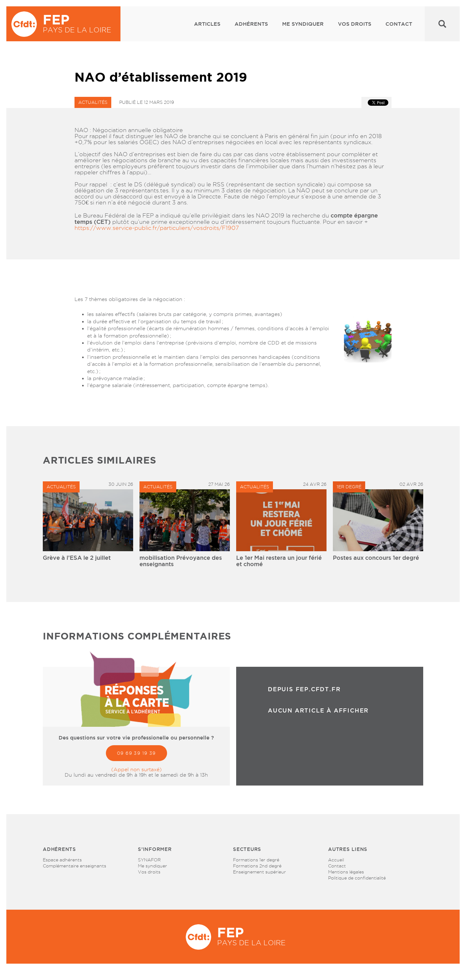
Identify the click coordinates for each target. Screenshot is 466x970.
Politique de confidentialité (357, 877)
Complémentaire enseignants (74, 865)
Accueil (336, 859)
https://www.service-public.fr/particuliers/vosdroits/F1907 (156, 228)
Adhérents (251, 24)
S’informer (155, 849)
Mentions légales (346, 871)
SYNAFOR (149, 859)
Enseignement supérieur (259, 871)
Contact (398, 24)
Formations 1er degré (256, 859)
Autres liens (347, 849)
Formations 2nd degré (257, 865)
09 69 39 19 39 (136, 753)
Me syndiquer (303, 24)
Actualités (92, 102)
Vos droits (354, 24)
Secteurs (247, 849)
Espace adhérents (62, 859)
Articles (207, 24)
